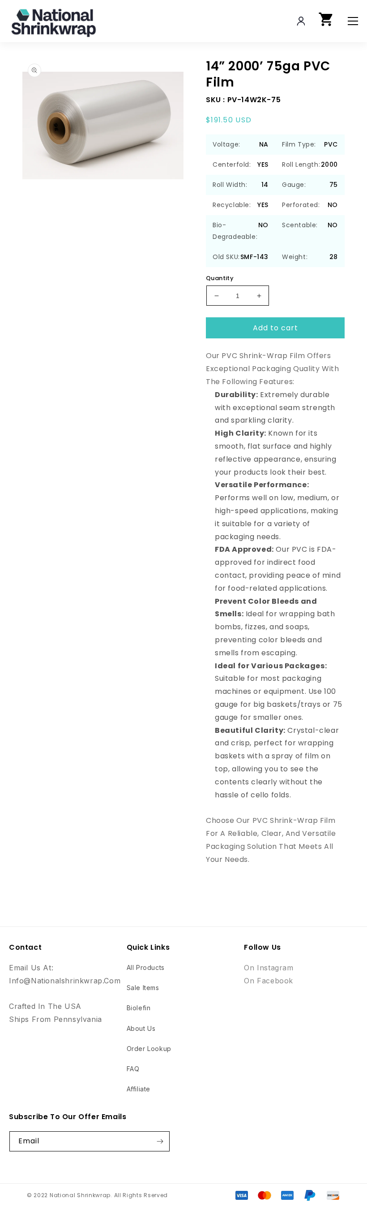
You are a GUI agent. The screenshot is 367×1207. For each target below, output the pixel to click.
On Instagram (268, 967)
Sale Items (143, 987)
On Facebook (268, 980)
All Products (146, 967)
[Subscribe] (160, 1141)
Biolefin (139, 1008)
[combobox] (278, 21)
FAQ (133, 1069)
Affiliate (138, 1089)
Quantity (220, 278)
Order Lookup (149, 1048)
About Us (141, 1028)
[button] (326, 21)
